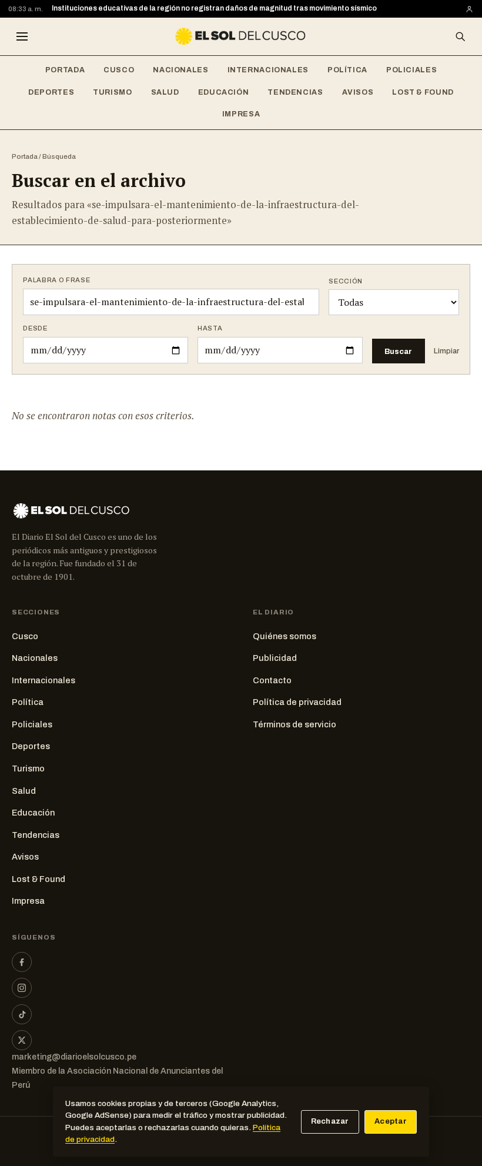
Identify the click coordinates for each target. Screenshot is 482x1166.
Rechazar (330, 1121)
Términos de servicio (294, 724)
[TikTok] (22, 1014)
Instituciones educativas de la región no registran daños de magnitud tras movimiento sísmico (214, 8)
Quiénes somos (284, 636)
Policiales (411, 70)
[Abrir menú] (22, 36)
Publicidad (275, 658)
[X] (22, 1040)
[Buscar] (460, 36)
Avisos (358, 92)
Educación (223, 92)
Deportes (51, 92)
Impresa (241, 114)
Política (347, 70)
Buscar (398, 351)
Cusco (118, 70)
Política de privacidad (297, 702)
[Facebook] (22, 962)
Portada (65, 70)
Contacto (272, 680)
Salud (165, 92)
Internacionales (268, 70)
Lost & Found (423, 92)
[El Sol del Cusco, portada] (241, 36)
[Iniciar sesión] (469, 9)
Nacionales (180, 70)
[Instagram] (22, 988)
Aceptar (390, 1121)
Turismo (112, 92)
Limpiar (446, 351)
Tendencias (295, 92)
